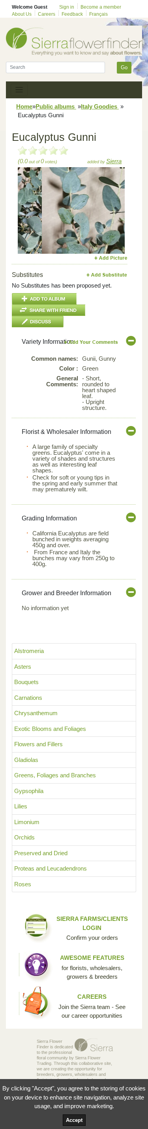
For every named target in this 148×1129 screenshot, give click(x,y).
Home (24, 106)
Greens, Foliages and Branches (55, 775)
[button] (26, 210)
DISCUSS (38, 321)
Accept (74, 1120)
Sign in (66, 7)
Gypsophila (28, 791)
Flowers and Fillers (38, 744)
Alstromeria (29, 651)
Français (98, 14)
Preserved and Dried (40, 853)
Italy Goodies (100, 106)
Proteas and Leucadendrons (50, 868)
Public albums (56, 106)
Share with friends (48, 310)
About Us (22, 14)
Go (124, 67)
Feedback (72, 14)
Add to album (44, 298)
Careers (46, 14)
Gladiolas (26, 759)
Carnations (28, 697)
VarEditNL (91, 342)
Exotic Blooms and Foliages (50, 728)
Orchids (24, 837)
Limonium (26, 822)
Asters (22, 666)
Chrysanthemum (36, 713)
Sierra (114, 161)
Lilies (20, 806)
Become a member (101, 7)
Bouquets (26, 682)
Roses (22, 884)
